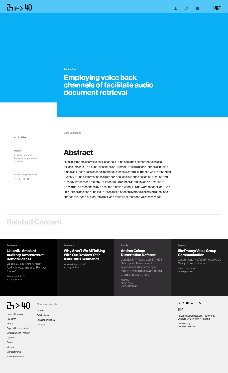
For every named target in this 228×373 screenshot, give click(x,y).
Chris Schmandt (129, 285)
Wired (70, 264)
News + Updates (15, 314)
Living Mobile (15, 279)
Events (10, 342)
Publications (43, 315)
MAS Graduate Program (18, 332)
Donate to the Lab (186, 326)
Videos (10, 347)
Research (11, 318)
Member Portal (14, 351)
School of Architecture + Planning (194, 318)
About (10, 323)
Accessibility (184, 323)
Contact (41, 324)
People (10, 337)
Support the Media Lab (18, 328)
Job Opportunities (46, 319)
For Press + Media (15, 356)
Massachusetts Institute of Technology (196, 315)
